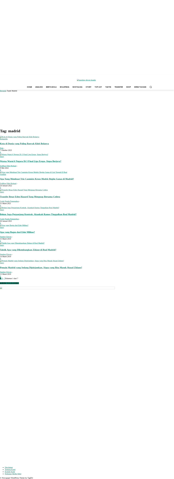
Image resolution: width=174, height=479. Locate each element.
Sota (1, 148)
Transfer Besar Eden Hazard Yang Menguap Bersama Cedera (30, 196)
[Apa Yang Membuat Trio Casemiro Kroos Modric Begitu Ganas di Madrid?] (33, 172)
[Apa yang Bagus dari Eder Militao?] (14, 225)
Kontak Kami (10, 472)
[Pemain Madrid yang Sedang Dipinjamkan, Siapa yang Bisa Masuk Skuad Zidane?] (32, 261)
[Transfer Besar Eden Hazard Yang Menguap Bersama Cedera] (24, 190)
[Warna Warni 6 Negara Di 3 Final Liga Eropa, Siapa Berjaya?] (24, 154)
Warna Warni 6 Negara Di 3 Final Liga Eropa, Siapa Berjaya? (30, 161)
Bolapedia (4, 139)
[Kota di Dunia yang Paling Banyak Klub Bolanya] (19, 137)
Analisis (3, 174)
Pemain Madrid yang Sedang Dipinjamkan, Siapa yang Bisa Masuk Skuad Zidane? (41, 267)
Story (2, 157)
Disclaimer (9, 467)
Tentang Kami (10, 470)
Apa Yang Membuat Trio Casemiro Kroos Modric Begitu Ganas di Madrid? (37, 179)
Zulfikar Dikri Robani (8, 166)
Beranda (3, 91)
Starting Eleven (5, 237)
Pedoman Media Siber (13, 474)
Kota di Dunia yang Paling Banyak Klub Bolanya (24, 143)
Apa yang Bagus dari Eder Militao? (17, 232)
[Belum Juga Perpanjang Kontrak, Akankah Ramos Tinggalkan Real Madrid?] (29, 208)
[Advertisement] (87, 109)
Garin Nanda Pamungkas (9, 201)
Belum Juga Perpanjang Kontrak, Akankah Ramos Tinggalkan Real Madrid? (38, 214)
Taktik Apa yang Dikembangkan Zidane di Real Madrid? (28, 250)
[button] (151, 87)
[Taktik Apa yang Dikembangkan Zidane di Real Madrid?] (22, 243)
